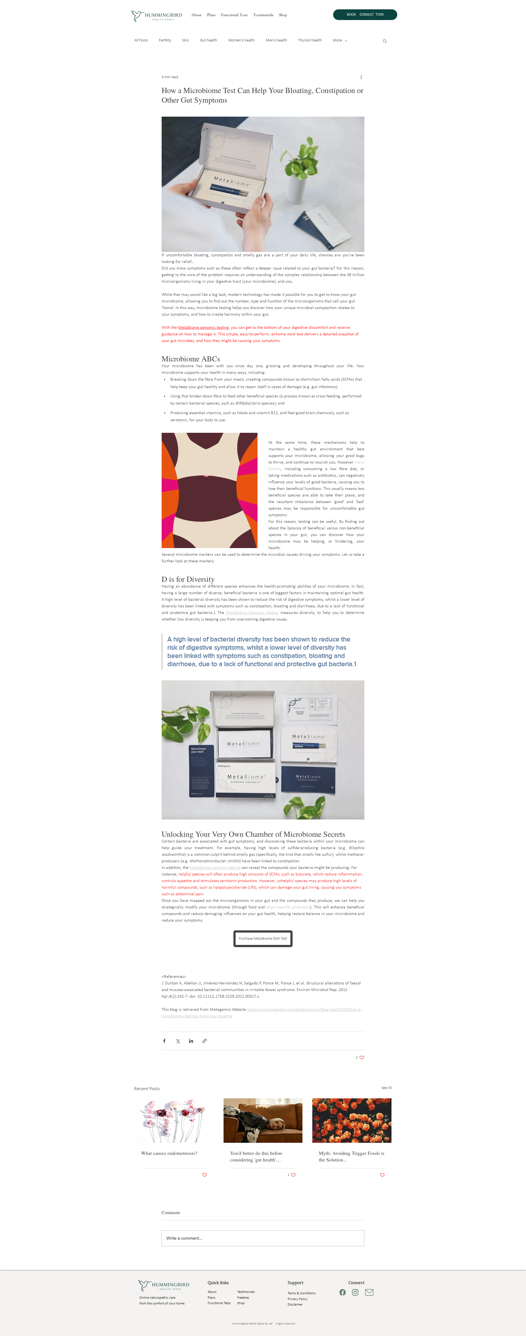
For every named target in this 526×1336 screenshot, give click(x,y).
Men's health (276, 40)
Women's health (241, 40)
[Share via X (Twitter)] (177, 1040)
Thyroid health (310, 40)
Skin (185, 40)
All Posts (141, 40)
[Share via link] (204, 1040)
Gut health (208, 40)
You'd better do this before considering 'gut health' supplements (256, 1156)
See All (387, 1088)
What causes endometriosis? (169, 1153)
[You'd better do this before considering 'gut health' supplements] (263, 1120)
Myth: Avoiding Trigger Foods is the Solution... (351, 1156)
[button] (384, 40)
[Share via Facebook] (164, 1040)
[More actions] (361, 77)
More (337, 40)
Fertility (165, 40)
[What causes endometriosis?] (174, 1120)
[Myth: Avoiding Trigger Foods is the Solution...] (351, 1120)
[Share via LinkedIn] (191, 1040)
